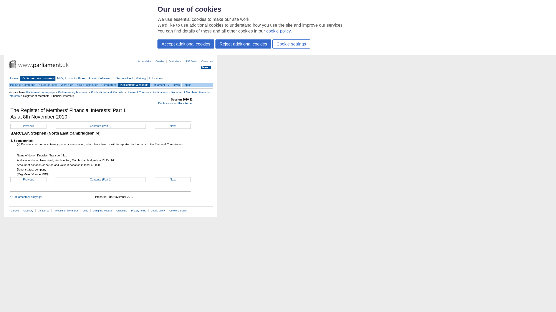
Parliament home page (40, 92)
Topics (187, 84)
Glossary (28, 210)
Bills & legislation (87, 84)
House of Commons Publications (147, 92)
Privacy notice (138, 210)
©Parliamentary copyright (26, 196)
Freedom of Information (66, 210)
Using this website (102, 210)
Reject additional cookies (243, 44)
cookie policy (278, 31)
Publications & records (134, 84)
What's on (67, 84)
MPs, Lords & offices (71, 78)
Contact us (207, 61)
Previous (28, 126)
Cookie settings (291, 44)
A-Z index (14, 210)
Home (14, 78)
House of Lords (48, 84)
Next (173, 126)
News (176, 84)
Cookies (160, 61)
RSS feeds (191, 61)
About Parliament (100, 78)
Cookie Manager (178, 210)
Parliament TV (161, 84)
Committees (109, 84)
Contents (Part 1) (100, 126)
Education (156, 78)
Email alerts (175, 61)
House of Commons (22, 84)
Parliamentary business (38, 78)
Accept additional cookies (186, 44)
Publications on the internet (175, 103)
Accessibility (144, 61)
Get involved (124, 78)
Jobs (85, 210)
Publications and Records (107, 92)
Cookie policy (158, 210)
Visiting (141, 78)
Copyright (121, 210)
